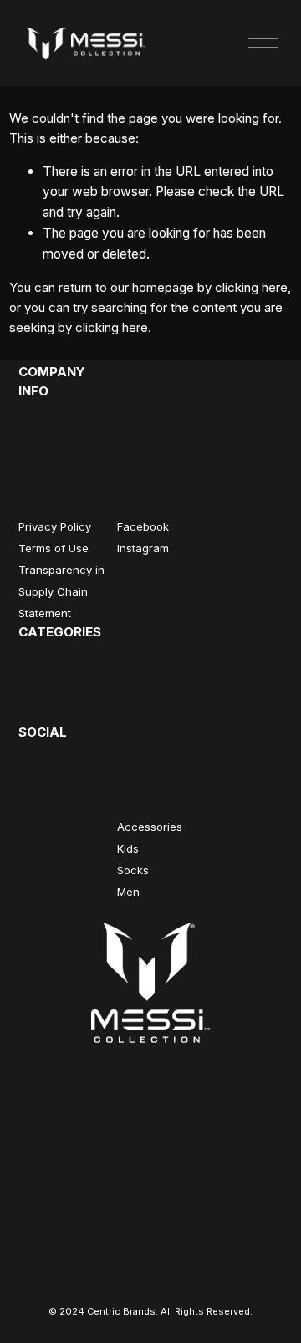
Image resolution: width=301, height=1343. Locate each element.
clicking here (251, 287)
